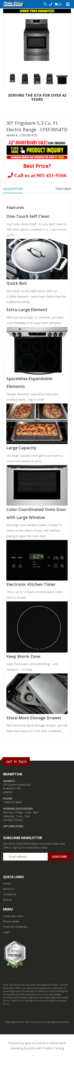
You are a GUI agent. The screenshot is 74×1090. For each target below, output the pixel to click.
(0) (60, 4)
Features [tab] (63, 189)
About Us (8, 889)
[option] (37, 40)
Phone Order (11, 921)
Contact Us (9, 894)
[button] (45, 4)
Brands (7, 899)
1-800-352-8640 (12, 802)
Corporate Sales (13, 916)
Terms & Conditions (15, 926)
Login (6, 932)
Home (6, 883)
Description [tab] (13, 189)
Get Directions (13, 826)
